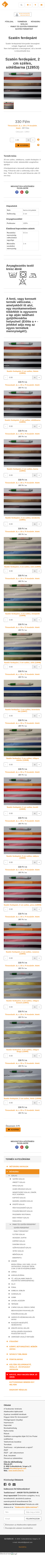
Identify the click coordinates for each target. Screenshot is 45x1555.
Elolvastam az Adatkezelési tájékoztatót (20, 1525)
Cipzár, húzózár (18, 1301)
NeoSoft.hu (22, 1547)
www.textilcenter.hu (16, 1471)
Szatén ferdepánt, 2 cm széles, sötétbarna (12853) (22, 421)
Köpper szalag (18, 1241)
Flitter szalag (18, 1234)
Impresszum (9, 1423)
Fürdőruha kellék (19, 1314)
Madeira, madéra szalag (22, 1201)
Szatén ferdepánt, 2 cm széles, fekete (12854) (22, 372)
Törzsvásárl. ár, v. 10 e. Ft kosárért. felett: (22, 385)
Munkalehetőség (10, 1428)
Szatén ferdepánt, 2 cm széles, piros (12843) (22, 905)
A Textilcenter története (13, 1409)
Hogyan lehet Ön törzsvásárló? (16, 1417)
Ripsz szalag (17, 1186)
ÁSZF (6, 1450)
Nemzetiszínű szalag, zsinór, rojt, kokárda (24, 1193)
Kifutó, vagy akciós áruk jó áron (23, 1376)
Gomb (13, 1297)
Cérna (14, 1272)
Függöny (13, 1341)
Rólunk (6, 1434)
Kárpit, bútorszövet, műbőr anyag (23, 1348)
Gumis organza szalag (21, 1189)
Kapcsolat (8, 1425)
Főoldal (9, 22)
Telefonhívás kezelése (12, 1442)
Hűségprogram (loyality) (13, 1420)
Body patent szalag (20, 1218)
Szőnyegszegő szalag (21, 1248)
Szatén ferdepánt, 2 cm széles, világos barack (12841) (22, 1002)
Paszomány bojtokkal (21, 1214)
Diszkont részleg (18, 1390)
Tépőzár (14, 1304)
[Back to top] (37, 1547)
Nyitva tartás (9, 1431)
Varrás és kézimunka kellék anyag (23, 1318)
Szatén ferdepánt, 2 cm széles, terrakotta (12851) (22, 519)
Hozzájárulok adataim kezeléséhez (19, 1528)
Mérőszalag (17, 1254)
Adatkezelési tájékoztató (13, 1411)
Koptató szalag (19, 1198)
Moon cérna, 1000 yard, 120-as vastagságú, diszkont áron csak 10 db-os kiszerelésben (23, 1266)
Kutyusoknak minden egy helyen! (21, 1383)
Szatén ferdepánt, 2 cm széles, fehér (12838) (22, 1098)
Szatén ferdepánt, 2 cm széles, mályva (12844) (22, 857)
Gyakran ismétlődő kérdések (15, 1414)
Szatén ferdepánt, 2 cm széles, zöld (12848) (22, 662)
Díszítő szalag (18, 1204)
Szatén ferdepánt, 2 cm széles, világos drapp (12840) (22, 1050)
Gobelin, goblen (18, 1291)
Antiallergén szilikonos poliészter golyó (21, 1332)
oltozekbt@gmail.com (17, 1468)
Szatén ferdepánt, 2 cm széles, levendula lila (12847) (22, 710)
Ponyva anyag (16, 1359)
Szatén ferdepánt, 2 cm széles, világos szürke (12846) (22, 759)
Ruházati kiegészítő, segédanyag (19, 1324)
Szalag (24, 24)
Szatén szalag (18, 1179)
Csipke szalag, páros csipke (23, 1307)
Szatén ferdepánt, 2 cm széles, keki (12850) (22, 567)
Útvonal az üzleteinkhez (13, 1458)
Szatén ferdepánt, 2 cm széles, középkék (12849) (22, 615)
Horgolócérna (17, 1275)
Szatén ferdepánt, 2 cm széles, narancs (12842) (22, 953)
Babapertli (17, 1258)
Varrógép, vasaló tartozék (22, 1337)
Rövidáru (35, 22)
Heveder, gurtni (19, 1238)
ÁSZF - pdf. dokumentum (14, 1453)
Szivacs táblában (18, 1354)
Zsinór (14, 1261)
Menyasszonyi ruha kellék (22, 1311)
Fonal (13, 1287)
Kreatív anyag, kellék (20, 1328)
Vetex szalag (18, 1251)
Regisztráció (25, 15)
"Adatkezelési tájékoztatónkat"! (26, 1507)
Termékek (22, 22)
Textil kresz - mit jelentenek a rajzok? (18, 1447)
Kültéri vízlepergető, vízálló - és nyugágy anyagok (20, 1367)
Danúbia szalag (18, 1244)
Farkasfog (17, 1221)
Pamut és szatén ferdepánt (24, 26)
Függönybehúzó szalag (22, 1211)
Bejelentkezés (24, 13)
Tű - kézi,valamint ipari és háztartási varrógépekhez (22, 1280)
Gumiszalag (16, 1294)
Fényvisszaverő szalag (22, 1208)
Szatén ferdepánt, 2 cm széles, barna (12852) (22, 470)
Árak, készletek (10, 1456)
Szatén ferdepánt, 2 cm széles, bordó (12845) (22, 808)
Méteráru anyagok (18, 1167)
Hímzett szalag (18, 1182)
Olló (13, 1284)
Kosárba (24, 145)
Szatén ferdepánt (24, 29)
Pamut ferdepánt (21, 1231)
